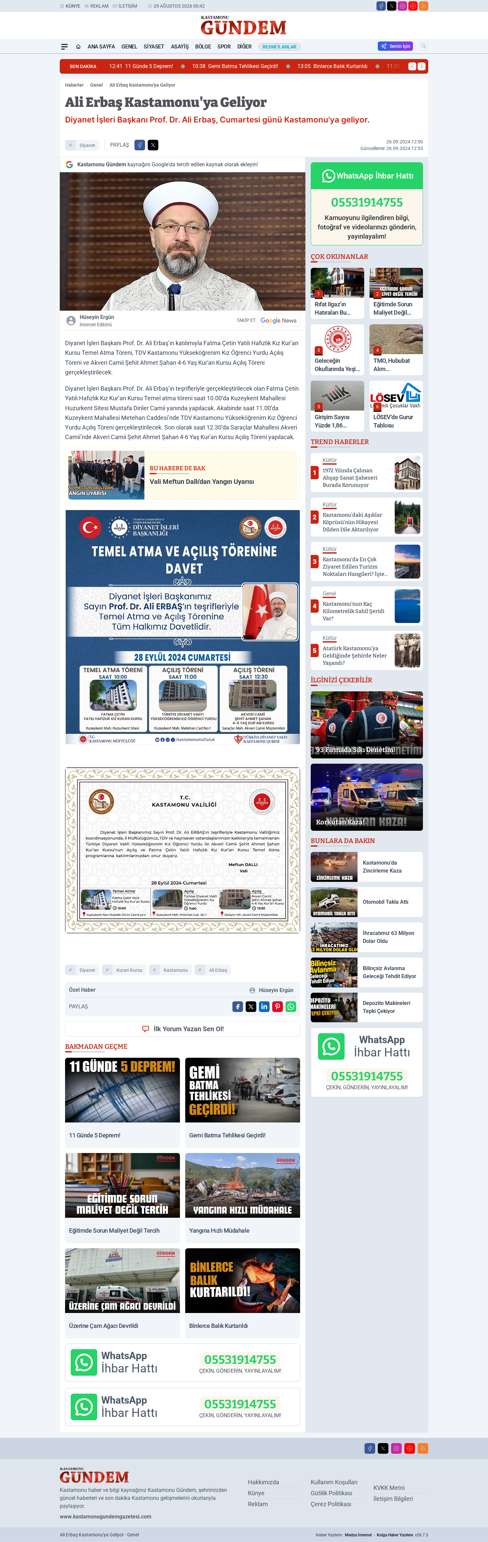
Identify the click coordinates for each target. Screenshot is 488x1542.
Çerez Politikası (331, 1504)
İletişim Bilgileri (393, 1498)
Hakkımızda (263, 1482)
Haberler (74, 85)
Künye (73, 6)
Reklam (99, 6)
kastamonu (176, 970)
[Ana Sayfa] (78, 47)
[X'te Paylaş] (153, 145)
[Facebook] (381, 6)
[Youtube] (413, 6)
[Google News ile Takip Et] (278, 320)
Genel (129, 46)
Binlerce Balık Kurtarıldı (249, 66)
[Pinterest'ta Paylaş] (277, 1006)
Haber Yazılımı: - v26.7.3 (372, 1535)
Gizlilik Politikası (331, 1493)
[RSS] (423, 6)
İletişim (128, 6)
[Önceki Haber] (412, 66)
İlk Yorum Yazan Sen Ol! (189, 1029)
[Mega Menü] (64, 47)
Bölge (203, 46)
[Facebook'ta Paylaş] (139, 145)
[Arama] (424, 46)
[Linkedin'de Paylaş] (264, 1006)
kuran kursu (129, 970)
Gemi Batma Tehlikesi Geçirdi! (152, 66)
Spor (223, 46)
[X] (391, 6)
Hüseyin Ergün (97, 320)
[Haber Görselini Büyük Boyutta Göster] (182, 241)
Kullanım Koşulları (334, 1482)
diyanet (87, 145)
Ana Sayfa (101, 46)
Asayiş (180, 46)
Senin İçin (400, 46)
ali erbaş (218, 970)
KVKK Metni (389, 1487)
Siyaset (154, 46)
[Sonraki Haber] (422, 66)
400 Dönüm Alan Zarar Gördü (346, 66)
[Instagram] (402, 6)
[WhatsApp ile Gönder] (290, 1006)
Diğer (244, 46)
